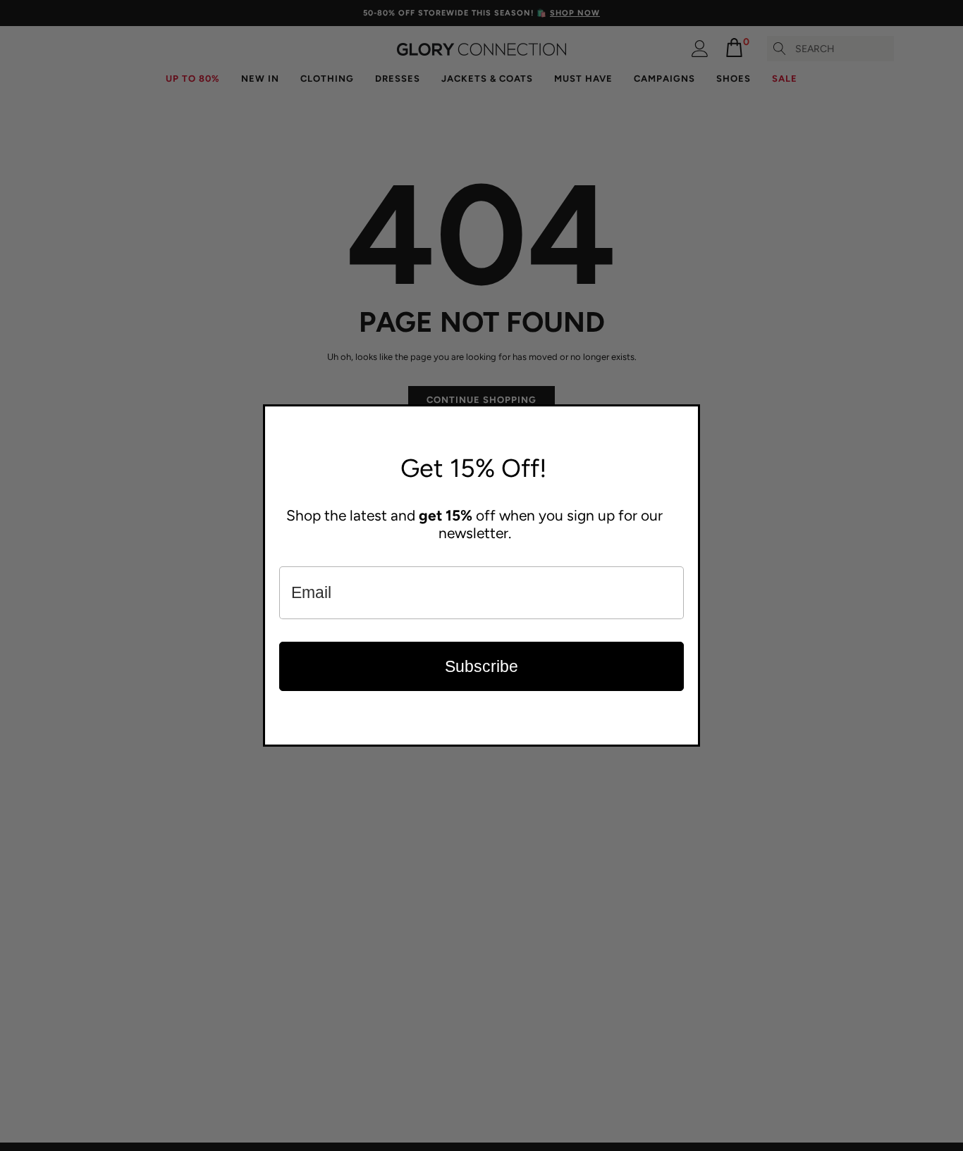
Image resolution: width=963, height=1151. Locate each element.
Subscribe (481, 666)
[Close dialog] (686, 418)
